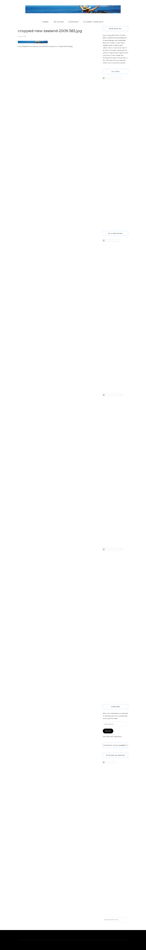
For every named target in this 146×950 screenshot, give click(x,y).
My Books (59, 22)
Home (45, 22)
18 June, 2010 (22, 36)
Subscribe (108, 731)
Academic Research (93, 22)
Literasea (73, 22)
